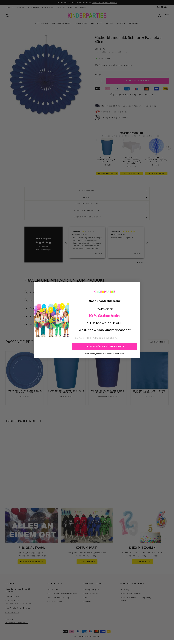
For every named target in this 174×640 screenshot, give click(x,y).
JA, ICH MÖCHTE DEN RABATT (105, 346)
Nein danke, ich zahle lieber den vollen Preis (104, 353)
